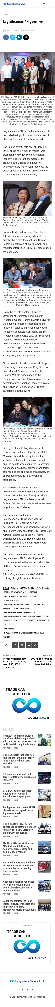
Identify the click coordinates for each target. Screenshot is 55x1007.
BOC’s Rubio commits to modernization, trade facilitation (41, 661)
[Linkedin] (19, 37)
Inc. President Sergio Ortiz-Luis (17, 596)
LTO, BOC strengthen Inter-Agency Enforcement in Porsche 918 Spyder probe (17, 793)
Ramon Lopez (9, 629)
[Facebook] (6, 37)
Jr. (35, 596)
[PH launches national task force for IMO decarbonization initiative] (44, 778)
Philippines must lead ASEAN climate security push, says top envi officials (19, 810)
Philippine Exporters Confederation (19, 613)
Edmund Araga (43, 588)
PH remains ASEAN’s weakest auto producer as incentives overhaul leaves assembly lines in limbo (19, 867)
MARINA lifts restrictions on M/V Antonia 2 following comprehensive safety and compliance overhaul (18, 847)
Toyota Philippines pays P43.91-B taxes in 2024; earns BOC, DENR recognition (14, 663)
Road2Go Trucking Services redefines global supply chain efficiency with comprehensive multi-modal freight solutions (19, 740)
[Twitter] (13, 37)
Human (7, 14)
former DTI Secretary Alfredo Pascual (20, 592)
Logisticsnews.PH (11, 600)
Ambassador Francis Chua (22, 588)
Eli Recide (14, 31)
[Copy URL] (26, 37)
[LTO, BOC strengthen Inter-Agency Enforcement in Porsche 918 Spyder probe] (44, 795)
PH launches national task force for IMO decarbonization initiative (19, 777)
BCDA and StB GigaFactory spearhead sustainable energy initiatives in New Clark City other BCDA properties (19, 828)
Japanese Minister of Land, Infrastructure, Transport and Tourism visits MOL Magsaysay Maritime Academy (19, 905)
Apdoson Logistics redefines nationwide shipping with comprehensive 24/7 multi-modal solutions (18, 886)
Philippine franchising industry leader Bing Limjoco (27, 617)
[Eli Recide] (5, 30)
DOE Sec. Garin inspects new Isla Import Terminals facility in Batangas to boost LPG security (18, 759)
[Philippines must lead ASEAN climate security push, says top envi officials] (44, 811)
